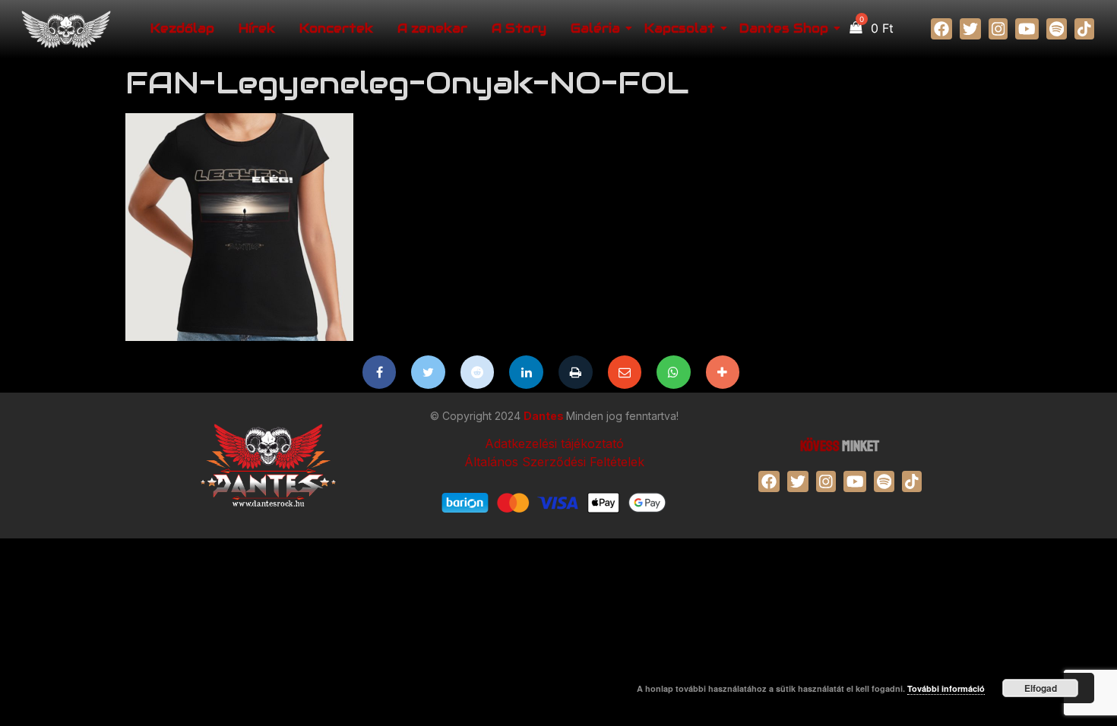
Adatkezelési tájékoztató (554, 443)
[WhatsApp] (674, 372)
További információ (946, 688)
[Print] (575, 372)
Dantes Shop (783, 28)
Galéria (595, 28)
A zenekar (432, 28)
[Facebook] (379, 372)
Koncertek (336, 28)
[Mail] (625, 372)
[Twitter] (428, 372)
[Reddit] (477, 372)
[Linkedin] (526, 372)
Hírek (257, 28)
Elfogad (1040, 688)
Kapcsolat (679, 28)
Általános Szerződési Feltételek (554, 461)
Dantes (545, 415)
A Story (519, 28)
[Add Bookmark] (723, 372)
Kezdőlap (182, 28)
